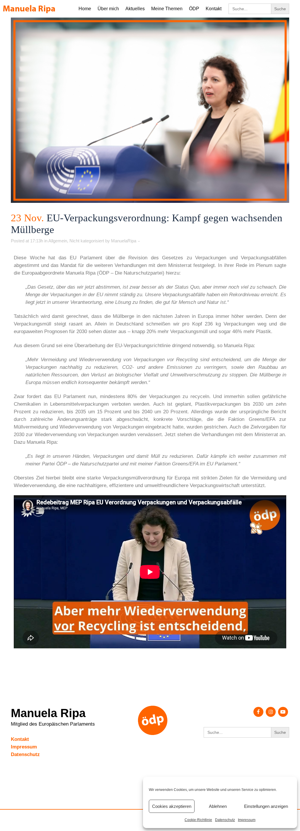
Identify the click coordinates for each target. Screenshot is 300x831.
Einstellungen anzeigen (266, 806)
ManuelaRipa (123, 240)
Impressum (246, 820)
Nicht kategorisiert (86, 240)
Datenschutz (225, 820)
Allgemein (57, 240)
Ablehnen (218, 806)
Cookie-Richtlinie (198, 820)
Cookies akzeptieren (171, 806)
